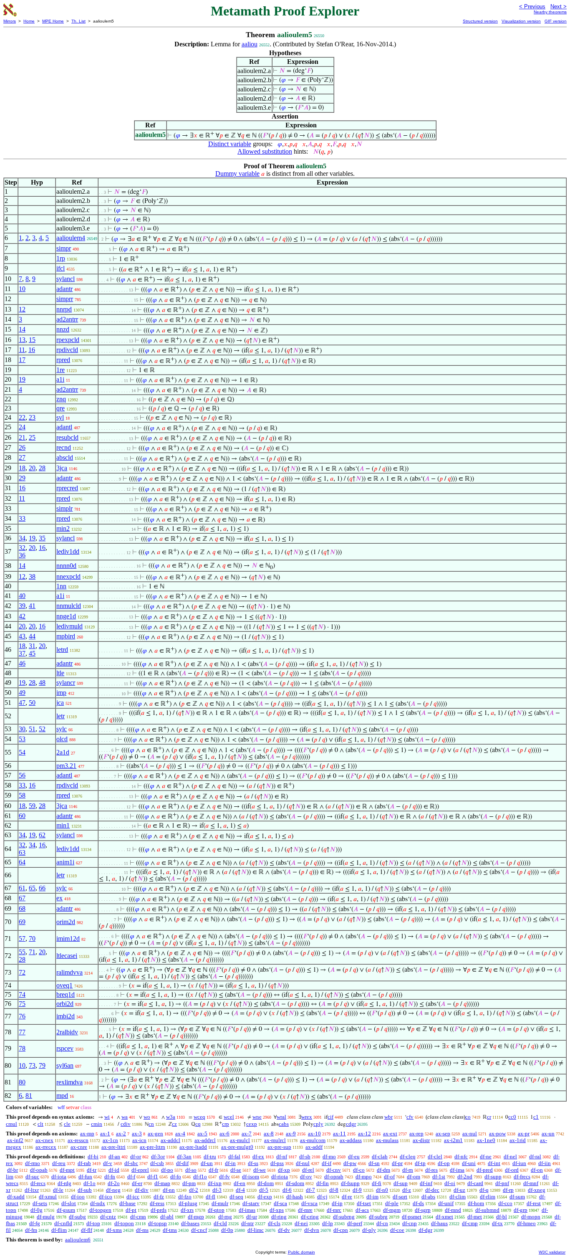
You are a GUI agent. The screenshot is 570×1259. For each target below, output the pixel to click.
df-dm (383, 1170)
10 (22, 288)
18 (22, 467)
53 (22, 738)
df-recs (37, 1183)
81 (28, 1095)
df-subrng (344, 1216)
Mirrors (9, 21)
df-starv (251, 1203)
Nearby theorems (550, 12)
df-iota (58, 1176)
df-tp (420, 1163)
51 (32, 728)
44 (32, 636)
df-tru (210, 1156)
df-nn (169, 1190)
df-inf (426, 1183)
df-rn (407, 1170)
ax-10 (314, 1133)
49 (22, 692)
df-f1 (152, 1176)
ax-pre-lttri (113, 1147)
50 (32, 702)
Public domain (301, 1252)
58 (22, 795)
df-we (259, 1170)
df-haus (439, 1223)
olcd (62, 738)
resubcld (67, 437)
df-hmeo (526, 1223)
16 (31, 349)
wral (281, 1117)
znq (61, 399)
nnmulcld (68, 605)
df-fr (213, 1170)
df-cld (220, 1223)
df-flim (59, 1230)
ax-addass (351, 1140)
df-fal (234, 1156)
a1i (60, 379)
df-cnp (409, 1223)
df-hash (294, 1196)
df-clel (435, 1156)
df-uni (469, 1163)
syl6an (64, 1065)
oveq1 (64, 985)
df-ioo (78, 1196)
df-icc (132, 1196)
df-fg (34, 1223)
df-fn (109, 1176)
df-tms (170, 1230)
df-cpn (340, 1230)
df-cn (382, 1223)
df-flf (86, 1230)
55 (22, 951)
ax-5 (202, 1133)
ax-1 (105, 1133)
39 (22, 605)
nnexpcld (68, 576)
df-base (127, 1203)
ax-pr (524, 1133)
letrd (62, 649)
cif (330, 1117)
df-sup (400, 1183)
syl (60, 417)
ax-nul (469, 1133)
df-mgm (392, 1210)
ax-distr (421, 1140)
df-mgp (196, 1216)
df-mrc (334, 1210)
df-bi (93, 1156)
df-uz (459, 1190)
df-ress (157, 1203)
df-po (167, 1170)
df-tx (497, 1223)
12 (22, 309)
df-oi (449, 1183)
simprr (64, 298)
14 (22, 329)
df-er (137, 1183)
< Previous (532, 6)
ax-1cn (110, 1140)
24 (22, 427)
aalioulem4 (70, 237)
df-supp (493, 1176)
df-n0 (382, 1190)
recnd (63, 447)
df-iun (519, 1163)
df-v (107, 1163)
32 (22, 547)
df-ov (306, 1176)
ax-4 (180, 1133)
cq (198, 1124)
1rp (60, 258)
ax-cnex (44, 1140)
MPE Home (53, 21)
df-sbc (131, 1163)
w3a (170, 1117)
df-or (135, 1156)
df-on (537, 1170)
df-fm (31, 1230)
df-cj (322, 1196)
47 (22, 702)
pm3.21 (66, 765)
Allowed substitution (264, 151)
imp (61, 692)
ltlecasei (66, 955)
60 (22, 815)
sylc (61, 728)
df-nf (281, 1156)
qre (60, 408)
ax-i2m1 (453, 1140)
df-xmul (48, 1196)
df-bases (190, 1223)
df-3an (184, 1156)
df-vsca (309, 1203)
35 (42, 538)
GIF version (556, 21)
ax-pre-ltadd (193, 1147)
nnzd (62, 329)
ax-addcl (170, 1140)
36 (22, 555)
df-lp (327, 1223)
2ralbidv (67, 1032)
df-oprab (333, 1176)
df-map (162, 1183)
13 (22, 339)
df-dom (265, 1183)
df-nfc (461, 1156)
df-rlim (487, 1196)
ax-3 (137, 1133)
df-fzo (185, 1196)
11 (22, 349)
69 (22, 921)
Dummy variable (237, 173)
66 (42, 888)
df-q (484, 1190)
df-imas (247, 1210)
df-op (444, 1163)
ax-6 (224, 1133)
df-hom (476, 1203)
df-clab (380, 1156)
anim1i (65, 862)
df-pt (131, 1210)
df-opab (39, 1170)
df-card (475, 1183)
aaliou (249, 44)
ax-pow (497, 1133)
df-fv (224, 1176)
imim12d (68, 938)
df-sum (517, 1196)
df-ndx (97, 1203)
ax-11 (339, 1133)
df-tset (364, 1203)
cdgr (351, 1124)
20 (32, 467)
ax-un (548, 1133)
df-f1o (200, 1176)
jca (60, 702)
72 (22, 972)
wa (124, 1117)
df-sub (85, 1190)
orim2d (65, 921)
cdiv (126, 1124)
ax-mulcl (240, 1140)
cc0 (512, 1117)
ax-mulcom (312, 1140)
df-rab (84, 1163)
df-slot (68, 1203)
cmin (96, 1124)
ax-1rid (517, 1140)
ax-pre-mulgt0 (237, 1147)
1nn (61, 586)
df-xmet (444, 1216)
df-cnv (333, 1170)
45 (32, 653)
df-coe (397, 1230)
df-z (406, 1190)
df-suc (32, 1176)
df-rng (225, 1216)
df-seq (236, 1196)
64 (22, 862)
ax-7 (247, 1133)
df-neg (113, 1190)
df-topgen (100, 1210)
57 (22, 938)
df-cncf (199, 1230)
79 (42, 1065)
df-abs (428, 1196)
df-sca (280, 1203)
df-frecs (522, 1176)
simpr (63, 248)
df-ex (258, 1156)
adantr (64, 288)
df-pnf (502, 1183)
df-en (239, 1183)
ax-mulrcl (275, 1140)
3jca (61, 467)
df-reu (59, 1163)
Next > (558, 6)
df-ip (337, 1203)
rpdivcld (67, 349)
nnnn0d (66, 565)
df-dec (432, 1190)
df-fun (85, 1176)
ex (59, 898)
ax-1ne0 (486, 1140)
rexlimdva (69, 1082)
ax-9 (291, 1133)
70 (32, 938)
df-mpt (67, 1170)
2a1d (62, 752)
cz (174, 1124)
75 (22, 1003)
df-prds (158, 1210)
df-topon (124, 1223)
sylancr (65, 682)
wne (257, 1117)
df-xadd (16, 1196)
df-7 (310, 1190)
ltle (60, 672)
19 (22, 379)
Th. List (78, 21)
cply (318, 1124)
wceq (199, 1117)
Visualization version (521, 21)
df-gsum (66, 1210)
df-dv (284, 1230)
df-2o (114, 1183)
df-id (113, 1170)
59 (32, 805)
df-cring (310, 1216)
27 (22, 457)
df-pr (397, 1163)
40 (22, 595)
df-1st (438, 1176)
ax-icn (139, 1140)
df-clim (457, 1196)
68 (22, 908)
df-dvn (311, 1230)
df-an (114, 1156)
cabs (284, 1124)
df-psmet (411, 1216)
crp (225, 1124)
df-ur (251, 1216)
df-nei (301, 1223)
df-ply (369, 1230)
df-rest (534, 1203)
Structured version (480, 21)
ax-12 (364, 1133)
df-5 (263, 1190)
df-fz (159, 1196)
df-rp (508, 1190)
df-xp (284, 1170)
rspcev (64, 1048)
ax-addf (314, 1147)
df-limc (255, 1230)
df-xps (277, 1210)
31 (32, 645)
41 (32, 605)
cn (151, 1124)
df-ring (279, 1216)
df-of (389, 1176)
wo (147, 1117)
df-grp (520, 1210)
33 (22, 518)
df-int (494, 1163)
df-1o (89, 1183)
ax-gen (155, 1133)
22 (22, 417)
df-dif (182, 1163)
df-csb (157, 1163)
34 (22, 538)
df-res (431, 1170)
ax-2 (121, 1133)
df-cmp (470, 1223)
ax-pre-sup (279, 1147)
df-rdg (64, 1183)
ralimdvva (69, 972)
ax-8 (269, 1133)
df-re (347, 1196)
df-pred (485, 1170)
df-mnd (453, 1210)
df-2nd (464, 1176)
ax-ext (390, 1133)
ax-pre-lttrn (152, 1147)
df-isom (250, 1176)
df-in (230, 1163)
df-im (372, 1196)
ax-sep (443, 1133)
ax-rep (416, 1133)
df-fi (376, 1183)
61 (22, 888)
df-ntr (247, 1223)
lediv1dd (67, 551)
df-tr (91, 1170)
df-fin (322, 1183)
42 (22, 616)
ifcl (60, 268)
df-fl (210, 1196)
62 (42, 834)
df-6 (287, 1190)
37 (22, 653)
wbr (388, 1117)
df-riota (279, 1176)
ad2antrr (67, 319)
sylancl (65, 278)
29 (22, 477)
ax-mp (87, 1133)
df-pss (277, 1163)
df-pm (189, 1183)
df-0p (227, 1230)
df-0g (36, 1210)
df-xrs (187, 1210)
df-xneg (536, 1190)
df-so (191, 1170)
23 (32, 417)
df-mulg (46, 1216)
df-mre (305, 1210)
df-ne (486, 1156)
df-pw (349, 1163)
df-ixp (215, 1183)
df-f (131, 1176)
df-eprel (140, 1170)
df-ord (512, 1170)
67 (22, 898)
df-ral (535, 1156)
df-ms (142, 1230)
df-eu (354, 1156)
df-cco (505, 1203)
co (468, 1117)
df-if (326, 1163)
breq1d (65, 994)
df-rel (308, 1170)
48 (42, 682)
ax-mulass (387, 1140)
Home (29, 21)
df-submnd (487, 1210)
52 (42, 728)
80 (22, 1082)
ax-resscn (78, 1140)
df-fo (175, 1176)
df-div (142, 1190)
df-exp (264, 1196)
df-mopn (530, 1216)
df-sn (374, 1163)
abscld (64, 457)
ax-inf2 (15, 1140)
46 (22, 663)
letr (60, 715)
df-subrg (378, 1216)
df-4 (240, 1190)
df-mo (329, 1156)
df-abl (167, 1216)
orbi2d (64, 1003)
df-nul (303, 1163)
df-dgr (425, 1230)
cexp (251, 1124)
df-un (207, 1163)
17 (22, 359)
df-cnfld (63, 1223)
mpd (62, 1095)
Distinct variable (229, 143)
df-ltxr (32, 1190)
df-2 (193, 1190)
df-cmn (138, 1216)
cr (489, 1117)
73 (32, 1065)
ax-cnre (79, 1147)
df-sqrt (400, 1196)
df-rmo (32, 1163)
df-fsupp (350, 1183)
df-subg (77, 1216)
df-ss (253, 1163)
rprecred (67, 487)
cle (67, 1124)
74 (22, 994)
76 (22, 1016)
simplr (64, 508)
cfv (410, 1117)
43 (22, 636)
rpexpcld (67, 339)
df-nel (510, 1156)
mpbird (65, 636)
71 (32, 951)
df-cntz (108, 1216)
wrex (306, 1117)
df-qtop (216, 1210)
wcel (229, 1117)
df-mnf (530, 1183)
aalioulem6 (78, 1239)
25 (32, 437)
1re (60, 369)
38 (32, 576)
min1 (63, 825)
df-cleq (408, 1156)
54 (22, 752)
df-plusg (188, 1203)
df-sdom (295, 1183)
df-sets (40, 1203)
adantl (64, 427)
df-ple (391, 1203)
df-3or (158, 1156)
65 (32, 888)
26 (22, 447)
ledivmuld (69, 626)
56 (22, 775)
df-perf (354, 1223)
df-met (474, 1216)
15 (32, 339)
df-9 (357, 1190)
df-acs (362, 1210)
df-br (12, 1170)
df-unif (446, 1203)
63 (22, 852)
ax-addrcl (205, 1140)
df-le (58, 1190)
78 (22, 1048)
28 (42, 467)
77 (22, 1032)
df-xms (114, 1230)
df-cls (274, 1223)
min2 (63, 528)
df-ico (105, 1196)
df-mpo (364, 1176)
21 (22, 437)
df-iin (544, 1163)
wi (107, 1117)
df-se (235, 1170)
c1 (536, 1117)
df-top (93, 1223)
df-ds (418, 1203)
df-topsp (157, 1223)
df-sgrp (423, 1210)
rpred (63, 359)
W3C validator (552, 1252)
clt (40, 1124)
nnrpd (64, 309)
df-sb (304, 1156)
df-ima (457, 1170)
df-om (413, 1176)
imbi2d (65, 1016)
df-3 (217, 1190)
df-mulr (220, 1203)
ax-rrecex (45, 1147)
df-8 (333, 1190)
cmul (11, 1124)
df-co (359, 1170)
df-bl (501, 1216)
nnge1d (66, 616)
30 (22, 728)
